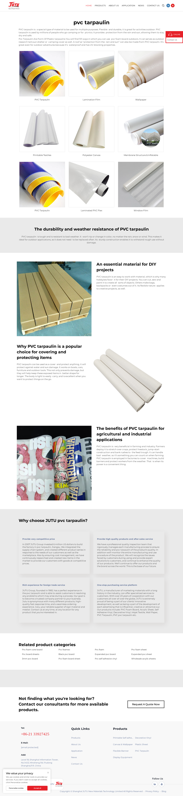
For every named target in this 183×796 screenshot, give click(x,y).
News (141, 5)
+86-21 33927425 (35, 734)
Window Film (141, 210)
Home (89, 5)
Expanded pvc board (105, 654)
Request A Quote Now (146, 704)
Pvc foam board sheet (69, 659)
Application (128, 5)
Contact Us (153, 5)
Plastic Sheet (141, 744)
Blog (164, 791)
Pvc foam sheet (139, 649)
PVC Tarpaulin (42, 99)
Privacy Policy (152, 791)
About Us (114, 5)
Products (100, 5)
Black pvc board (66, 654)
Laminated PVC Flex (91, 210)
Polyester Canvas (91, 155)
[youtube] (173, 5)
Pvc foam (99, 649)
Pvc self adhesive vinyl (106, 659)
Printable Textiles (42, 155)
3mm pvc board (30, 659)
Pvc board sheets (30, 654)
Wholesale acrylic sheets (143, 659)
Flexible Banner (121, 751)
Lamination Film (91, 99)
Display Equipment (122, 757)
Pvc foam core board (32, 649)
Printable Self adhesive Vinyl (123, 738)
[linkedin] (168, 5)
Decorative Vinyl (143, 738)
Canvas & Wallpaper (123, 744)
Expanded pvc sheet (141, 654)
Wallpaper (140, 99)
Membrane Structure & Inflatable (141, 155)
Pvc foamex (64, 649)
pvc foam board (119, 39)
